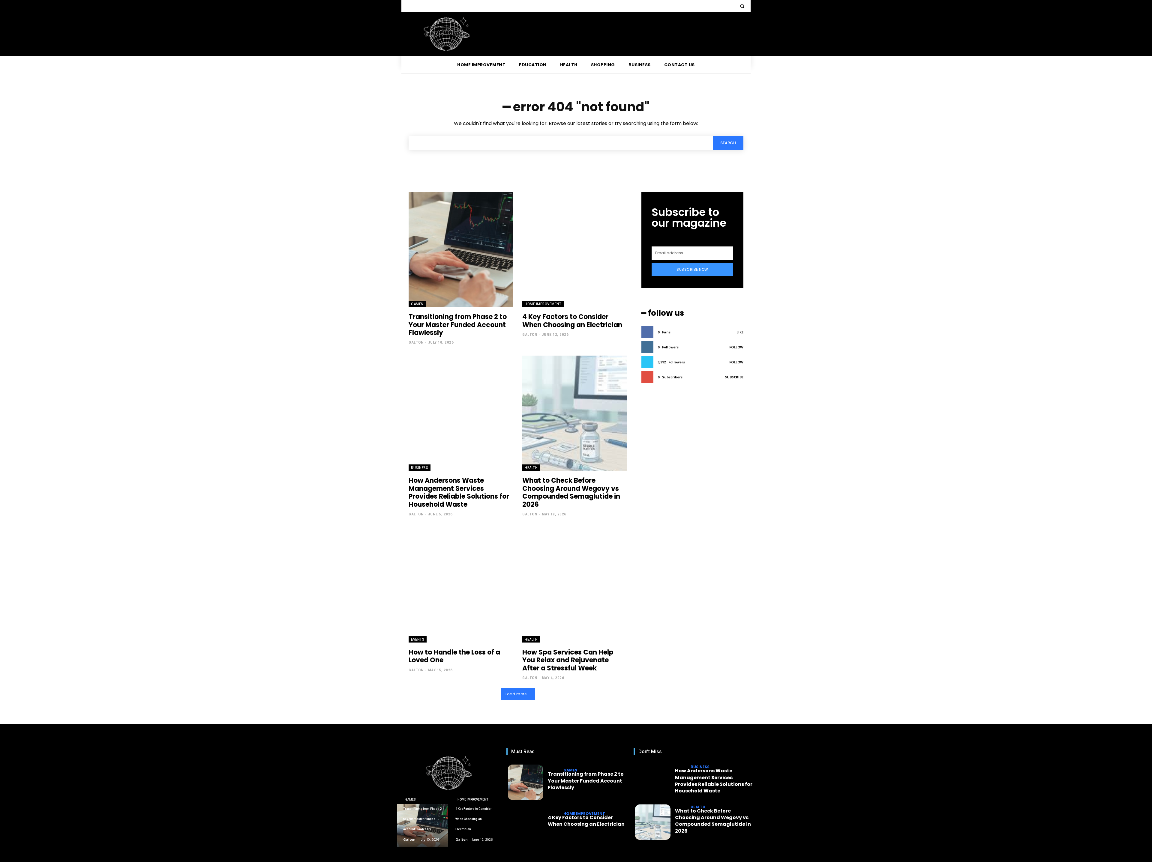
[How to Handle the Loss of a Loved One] (461, 585)
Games (417, 304)
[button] (742, 6)
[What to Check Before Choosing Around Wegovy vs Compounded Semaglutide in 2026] (574, 413)
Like (739, 332)
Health (531, 467)
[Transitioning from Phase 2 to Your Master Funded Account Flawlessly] (461, 249)
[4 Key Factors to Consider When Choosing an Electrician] (574, 249)
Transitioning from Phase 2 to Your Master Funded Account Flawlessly (458, 324)
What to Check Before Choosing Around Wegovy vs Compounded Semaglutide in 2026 (571, 492)
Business (419, 467)
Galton (416, 342)
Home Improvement (543, 304)
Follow (736, 347)
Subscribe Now (692, 269)
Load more (516, 693)
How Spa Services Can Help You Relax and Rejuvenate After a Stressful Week (568, 660)
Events (417, 639)
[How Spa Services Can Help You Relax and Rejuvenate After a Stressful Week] (574, 585)
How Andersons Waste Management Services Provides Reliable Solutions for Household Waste (459, 492)
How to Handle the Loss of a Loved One (454, 656)
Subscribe (734, 377)
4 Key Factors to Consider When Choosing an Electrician (572, 320)
